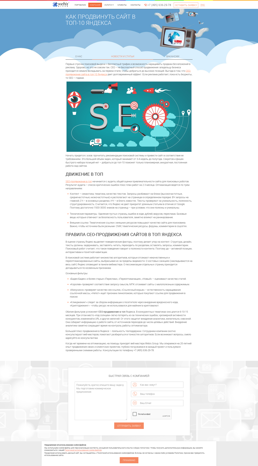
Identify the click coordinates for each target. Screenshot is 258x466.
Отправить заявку (129, 425)
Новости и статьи (122, 56)
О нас (78, 56)
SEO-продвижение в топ (79, 181)
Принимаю (129, 460)
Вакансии (172, 56)
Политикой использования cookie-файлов (83, 450)
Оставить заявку (186, 5)
